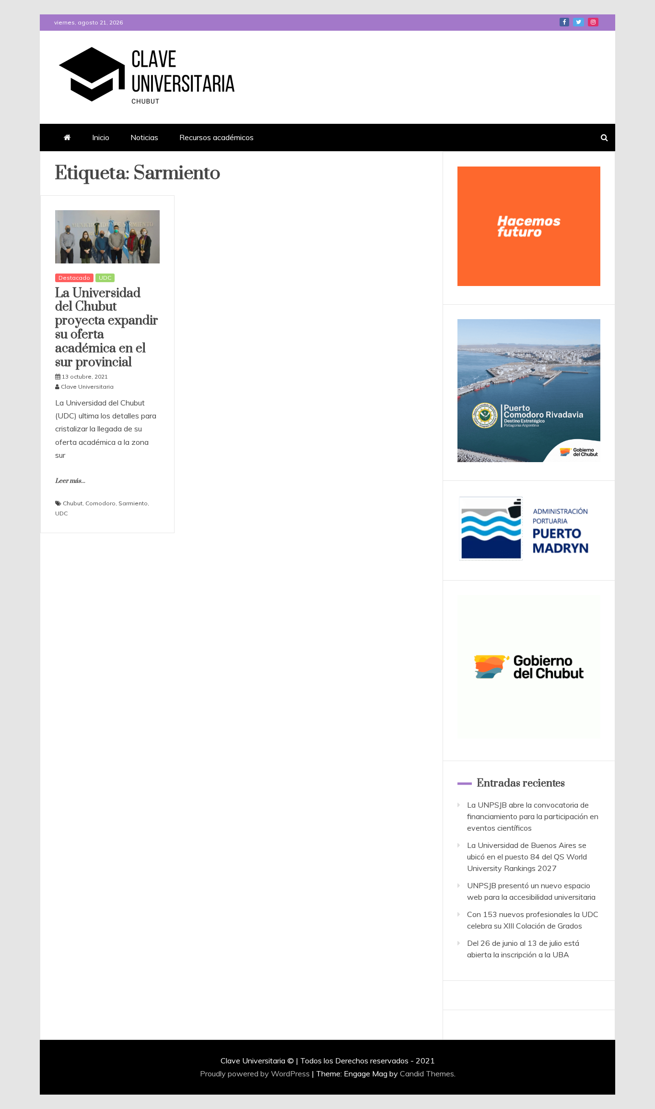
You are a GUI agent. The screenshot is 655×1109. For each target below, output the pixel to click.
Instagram (593, 22)
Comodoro (100, 503)
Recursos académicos (216, 137)
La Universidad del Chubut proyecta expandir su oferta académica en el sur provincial (106, 328)
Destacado (74, 277)
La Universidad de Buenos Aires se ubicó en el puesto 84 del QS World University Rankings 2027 (527, 856)
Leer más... (70, 481)
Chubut (72, 503)
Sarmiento (133, 503)
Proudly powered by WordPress (256, 1073)
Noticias (144, 137)
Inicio (100, 137)
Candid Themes (427, 1073)
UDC (105, 277)
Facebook (564, 22)
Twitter (578, 22)
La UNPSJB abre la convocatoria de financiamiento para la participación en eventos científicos (532, 816)
